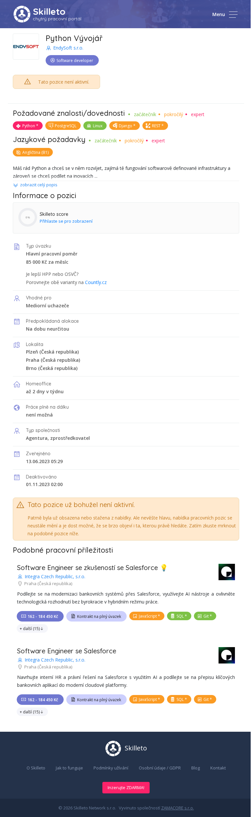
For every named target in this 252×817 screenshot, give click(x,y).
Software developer (74, 60)
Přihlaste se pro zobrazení (66, 221)
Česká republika (59, 352)
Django (125, 126)
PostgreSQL (65, 126)
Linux (97, 126)
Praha (32, 360)
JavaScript (148, 616)
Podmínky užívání (111, 768)
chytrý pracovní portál (57, 19)
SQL (180, 616)
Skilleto (49, 11)
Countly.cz (96, 282)
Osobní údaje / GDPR (160, 768)
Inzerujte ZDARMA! (126, 787)
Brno (31, 368)
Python (28, 126)
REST (156, 126)
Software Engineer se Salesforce (66, 651)
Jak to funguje (69, 768)
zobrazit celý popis (38, 185)
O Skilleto (36, 768)
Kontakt (218, 768)
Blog (195, 768)
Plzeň (32, 352)
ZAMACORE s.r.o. (177, 808)
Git (206, 616)
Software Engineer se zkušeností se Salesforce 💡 (92, 567)
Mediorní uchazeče (47, 305)
